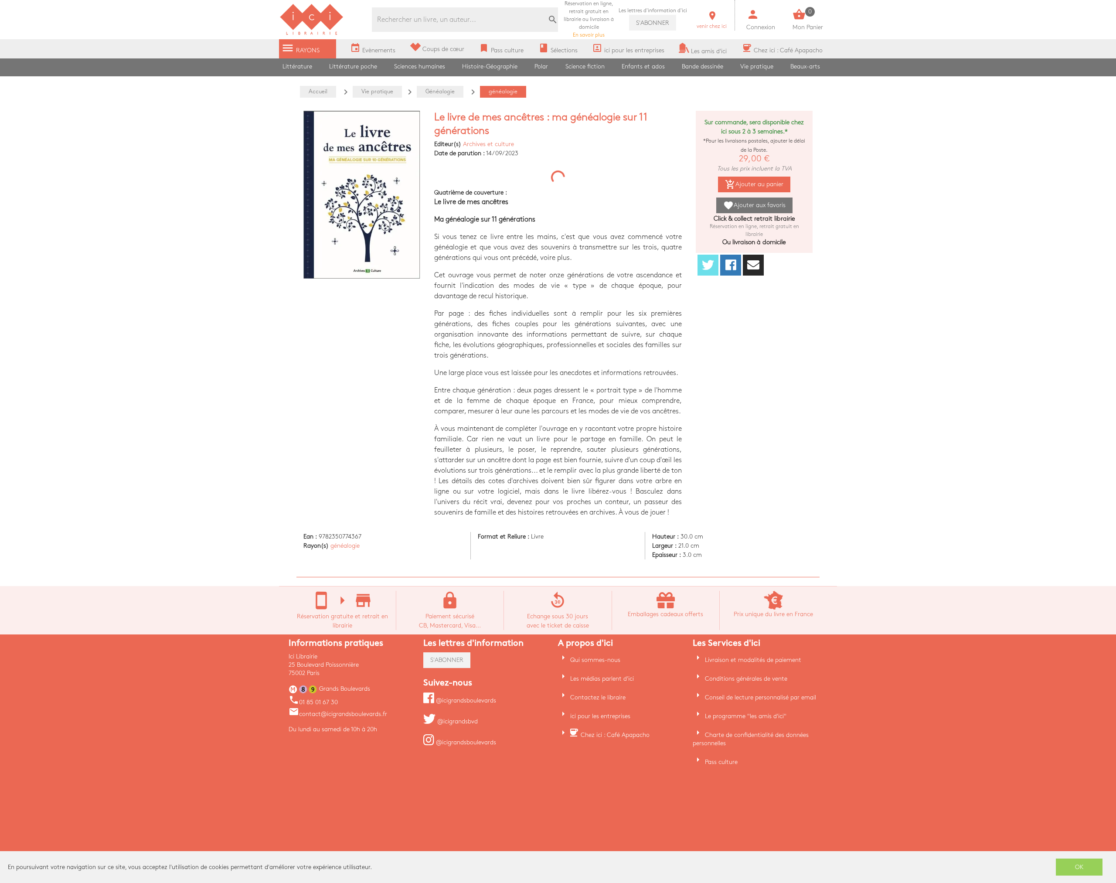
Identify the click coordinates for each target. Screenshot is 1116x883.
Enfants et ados (643, 66)
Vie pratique (756, 66)
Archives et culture (488, 144)
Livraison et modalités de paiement (753, 660)
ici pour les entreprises (600, 716)
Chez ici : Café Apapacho (615, 735)
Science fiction (585, 66)
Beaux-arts (805, 66)
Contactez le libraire (598, 697)
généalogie (345, 546)
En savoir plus (589, 19)
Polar (541, 66)
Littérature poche (353, 66)
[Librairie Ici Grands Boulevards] (311, 34)
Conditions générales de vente (746, 679)
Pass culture (721, 762)
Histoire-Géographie (489, 66)
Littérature (297, 66)
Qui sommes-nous (595, 660)
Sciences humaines (419, 66)
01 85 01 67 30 (313, 702)
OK (1079, 867)
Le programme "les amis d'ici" (745, 716)
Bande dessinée (702, 66)
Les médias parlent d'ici (602, 679)
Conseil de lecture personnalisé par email (760, 697)
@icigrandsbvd (457, 721)
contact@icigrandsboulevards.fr (338, 714)
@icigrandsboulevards (465, 700)
